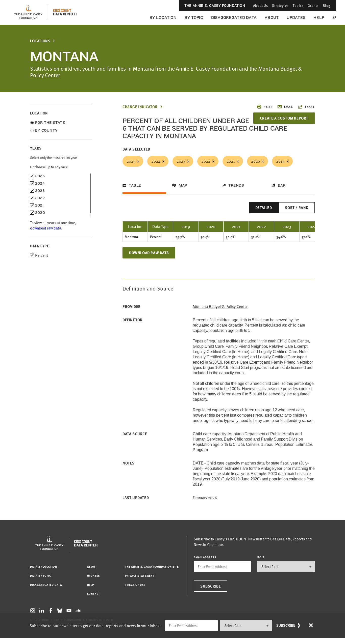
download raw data (45, 228)
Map (183, 185)
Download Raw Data (149, 252)
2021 (231, 161)
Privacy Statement (139, 575)
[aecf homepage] (28, 12)
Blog (326, 5)
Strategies (280, 5)
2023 (181, 161)
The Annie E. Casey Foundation (214, 6)
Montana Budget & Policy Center (220, 306)
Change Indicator (140, 106)
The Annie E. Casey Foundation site (152, 566)
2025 (131, 161)
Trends (236, 185)
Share (309, 106)
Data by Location (43, 566)
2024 (155, 161)
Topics (298, 5)
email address (205, 557)
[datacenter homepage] (65, 12)
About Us (260, 5)
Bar (282, 185)
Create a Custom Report (284, 118)
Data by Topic (40, 575)
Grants (313, 5)
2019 (280, 161)
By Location (163, 17)
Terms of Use (135, 585)
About (272, 17)
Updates (296, 17)
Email (288, 106)
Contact (93, 594)
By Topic (194, 17)
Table (135, 185)
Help (318, 17)
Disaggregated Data (234, 17)
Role (261, 557)
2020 (255, 161)
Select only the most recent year (53, 157)
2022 (205, 161)
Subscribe (210, 586)
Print (268, 106)
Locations (40, 41)
